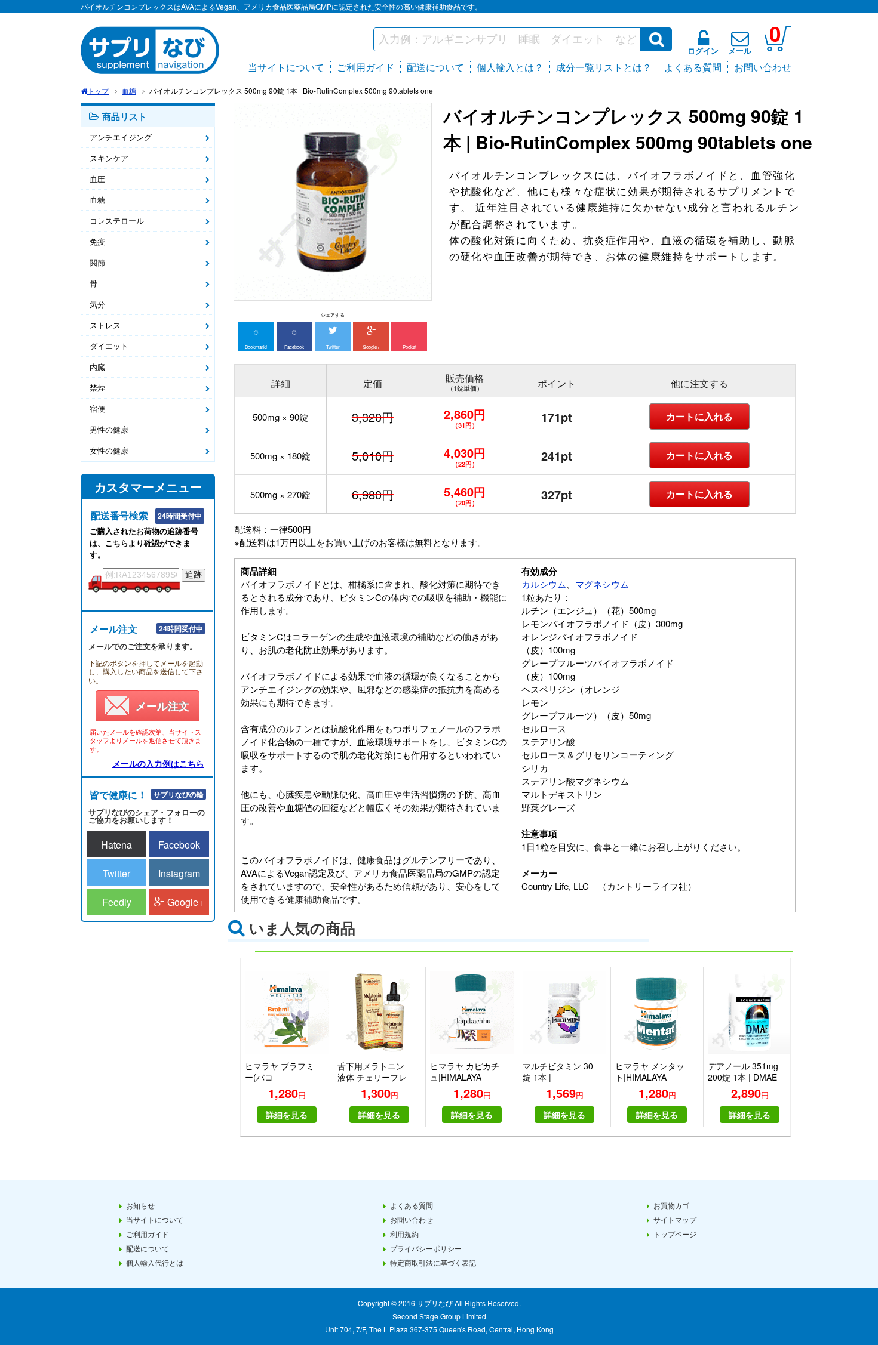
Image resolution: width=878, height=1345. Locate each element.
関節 (97, 262)
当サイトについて (286, 67)
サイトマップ (674, 1219)
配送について (435, 67)
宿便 (97, 408)
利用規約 (404, 1234)
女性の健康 (109, 450)
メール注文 (162, 706)
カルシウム (543, 584)
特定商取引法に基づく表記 (433, 1262)
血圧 (97, 178)
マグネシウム (602, 584)
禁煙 (97, 387)
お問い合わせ (762, 67)
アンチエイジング (121, 137)
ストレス (105, 325)
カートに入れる (699, 416)
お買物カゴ (671, 1205)
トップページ (674, 1234)
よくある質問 (693, 67)
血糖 (129, 90)
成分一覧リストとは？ (604, 67)
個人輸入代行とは (154, 1262)
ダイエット (109, 345)
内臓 (97, 366)
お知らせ (140, 1205)
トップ (98, 90)
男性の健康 (109, 429)
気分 (97, 304)
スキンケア (109, 158)
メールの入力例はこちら (158, 763)
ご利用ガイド (365, 67)
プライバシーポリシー (426, 1248)
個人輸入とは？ (510, 67)
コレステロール (117, 220)
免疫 (97, 241)
